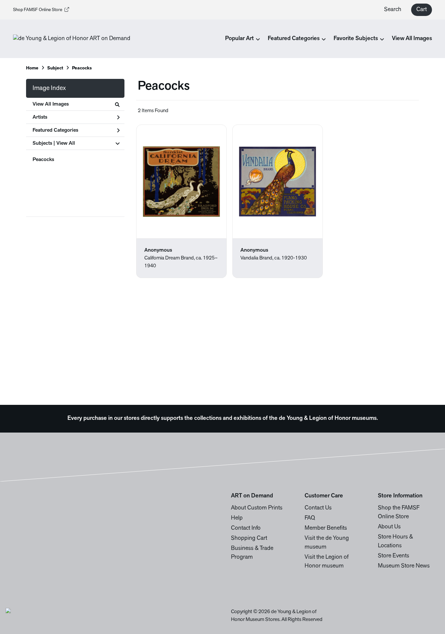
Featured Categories (55, 130)
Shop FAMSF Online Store (37, 9)
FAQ (310, 518)
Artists (40, 117)
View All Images (412, 39)
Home (32, 68)
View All (65, 143)
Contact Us (318, 508)
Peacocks (43, 159)
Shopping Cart (249, 538)
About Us (389, 527)
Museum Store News (404, 566)
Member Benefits (326, 528)
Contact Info (246, 528)
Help (237, 518)
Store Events (393, 556)
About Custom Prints (256, 508)
